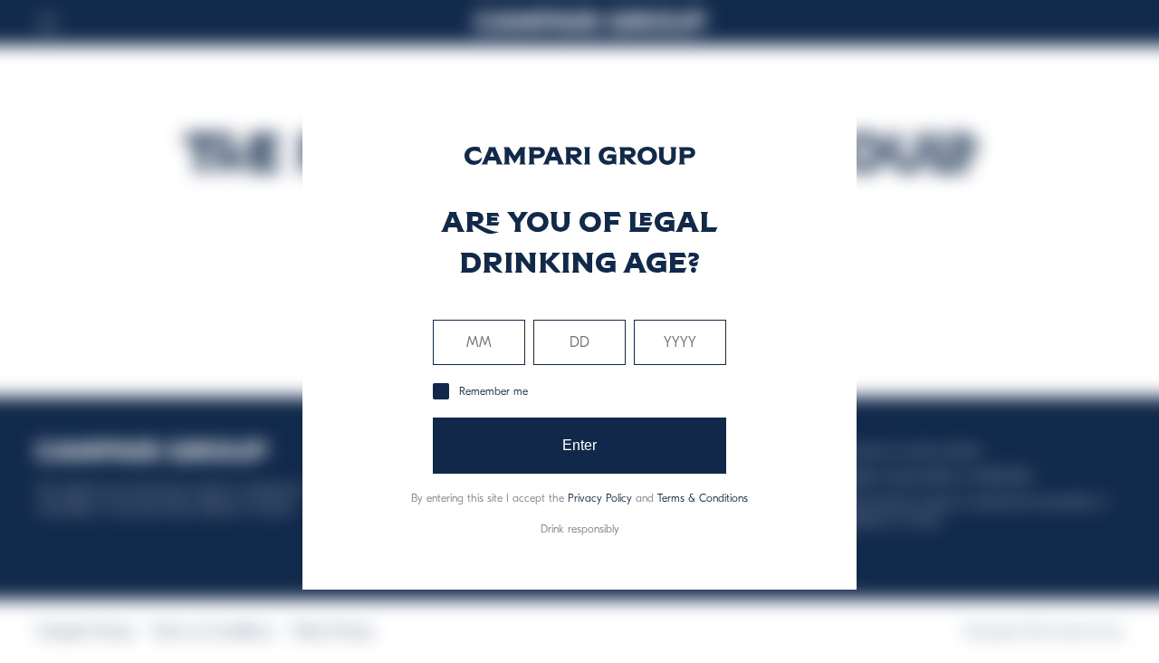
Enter (580, 445)
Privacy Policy (600, 498)
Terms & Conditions (702, 498)
